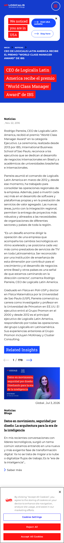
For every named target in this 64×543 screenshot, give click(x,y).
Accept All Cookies (32, 536)
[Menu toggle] (56, 6)
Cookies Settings (32, 517)
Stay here (45, 33)
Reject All (32, 526)
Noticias (19, 47)
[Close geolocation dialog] (56, 18)
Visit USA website (42, 23)
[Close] (60, 492)
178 (20, 360)
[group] (32, 440)
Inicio (7, 47)
